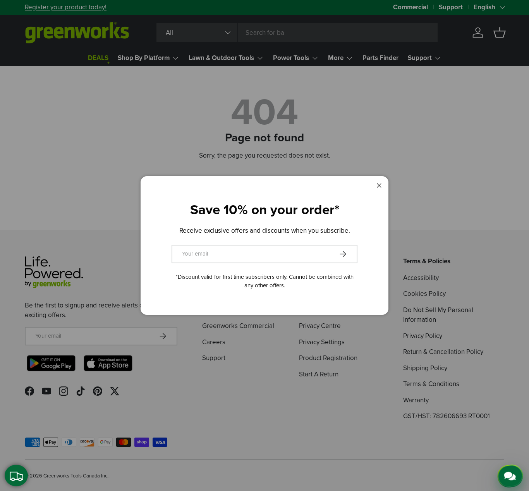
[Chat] (511, 475)
